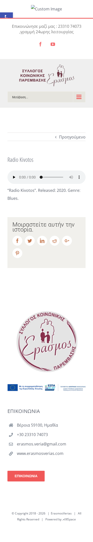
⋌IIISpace (69, 519)
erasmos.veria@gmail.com (41, 444)
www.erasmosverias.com (40, 453)
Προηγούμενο (72, 137)
